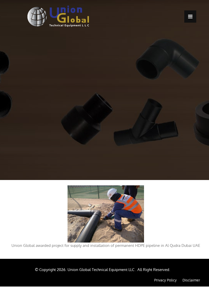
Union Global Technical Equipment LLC (101, 269)
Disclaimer (191, 280)
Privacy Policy (165, 280)
